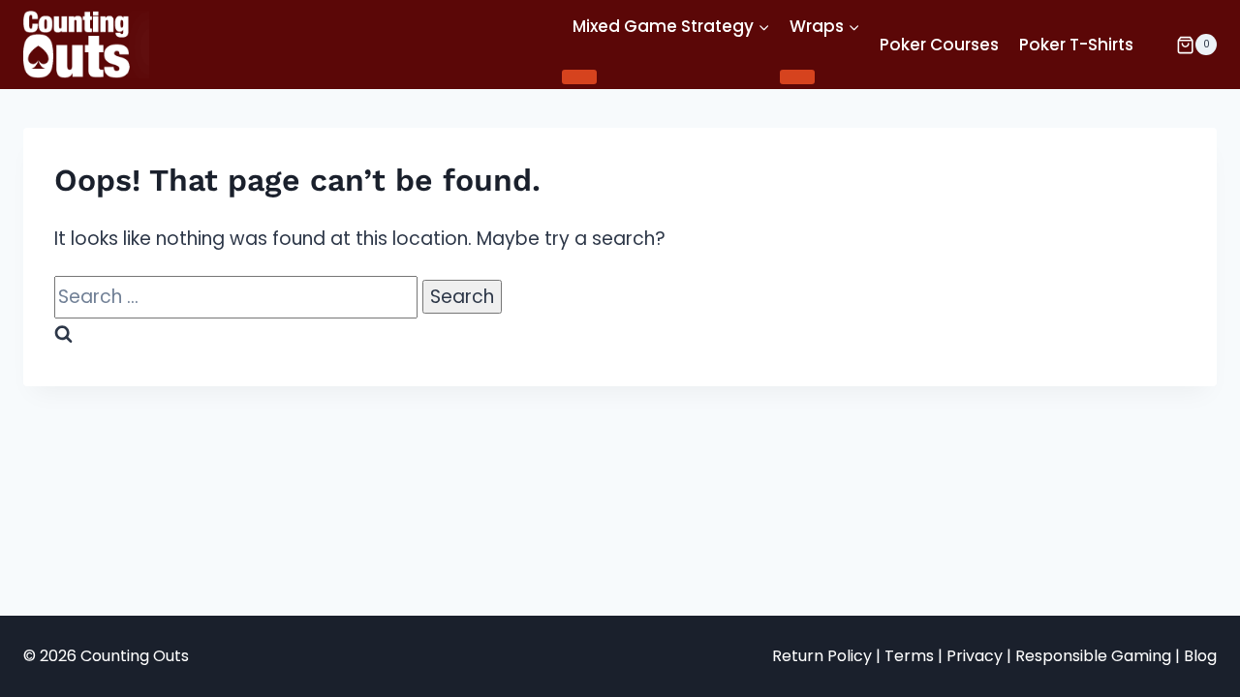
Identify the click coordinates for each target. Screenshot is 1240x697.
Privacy (974, 656)
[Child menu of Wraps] (797, 76)
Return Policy (822, 656)
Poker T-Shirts (1076, 44)
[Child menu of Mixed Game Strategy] (579, 76)
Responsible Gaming (1093, 656)
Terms (909, 656)
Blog (1200, 656)
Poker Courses (939, 44)
